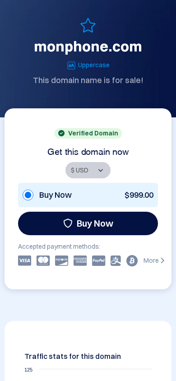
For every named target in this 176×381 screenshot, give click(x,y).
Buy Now (95, 223)
